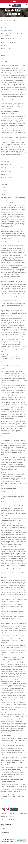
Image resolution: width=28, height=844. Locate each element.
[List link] (14, 816)
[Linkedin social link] (16, 1)
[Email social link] (14, 1)
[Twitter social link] (12, 1)
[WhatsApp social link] (18, 1)
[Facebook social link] (10, 1)
